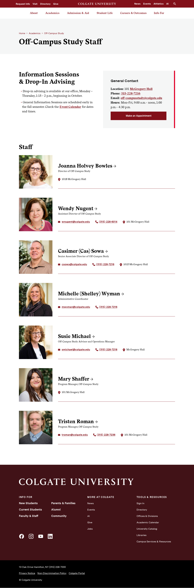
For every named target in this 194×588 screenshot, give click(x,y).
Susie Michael (74, 336)
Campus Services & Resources (154, 541)
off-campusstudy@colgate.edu (141, 98)
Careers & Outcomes (133, 13)
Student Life (105, 13)
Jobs (90, 528)
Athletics (159, 3)
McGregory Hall (141, 89)
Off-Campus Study (54, 33)
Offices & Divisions (147, 516)
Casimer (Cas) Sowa (81, 251)
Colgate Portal (77, 573)
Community (59, 515)
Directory (45, 4)
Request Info (23, 4)
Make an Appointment (138, 115)
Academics (52, 13)
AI (167, 3)
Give (55, 4)
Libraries (141, 535)
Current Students (30, 509)
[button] (175, 3)
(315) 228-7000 (57, 567)
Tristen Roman (76, 421)
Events (147, 3)
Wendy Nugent (75, 208)
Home (22, 33)
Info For (159, 13)
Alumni (56, 509)
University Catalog (147, 528)
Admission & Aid (78, 13)
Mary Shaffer (73, 379)
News (137, 3)
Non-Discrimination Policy (51, 573)
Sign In (140, 503)
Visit (35, 4)
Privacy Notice (27, 573)
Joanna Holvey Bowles (85, 166)
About (34, 13)
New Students (28, 503)
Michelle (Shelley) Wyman (89, 294)
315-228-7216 (130, 93)
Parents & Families (63, 503)
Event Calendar (70, 107)
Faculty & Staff (28, 515)
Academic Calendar (148, 522)
